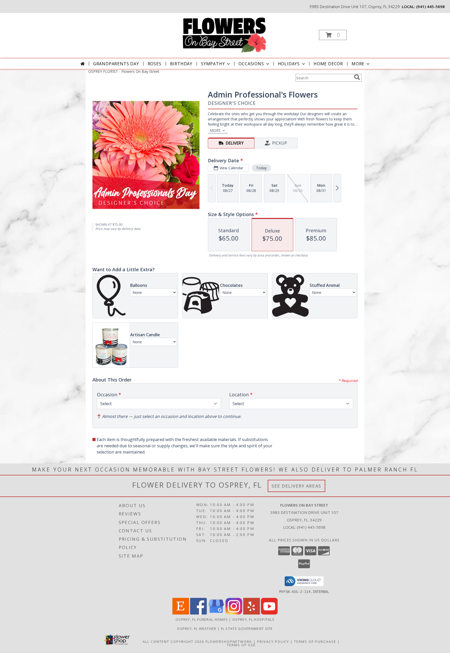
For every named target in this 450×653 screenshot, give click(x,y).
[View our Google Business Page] (216, 613)
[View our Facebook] (198, 613)
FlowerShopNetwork (228, 641)
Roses (154, 64)
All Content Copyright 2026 (173, 641)
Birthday (181, 64)
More (358, 64)
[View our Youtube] (269, 613)
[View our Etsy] (180, 613)
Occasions (251, 64)
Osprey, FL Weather (196, 628)
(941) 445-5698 (430, 6)
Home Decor (328, 64)
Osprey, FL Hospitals (253, 619)
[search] (357, 77)
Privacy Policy (273, 641)
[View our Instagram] (234, 613)
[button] (333, 35)
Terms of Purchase (315, 641)
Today (261, 167)
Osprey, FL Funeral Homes (202, 619)
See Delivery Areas (296, 486)
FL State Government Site (247, 628)
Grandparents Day (116, 64)
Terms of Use (241, 645)
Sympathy (213, 64)
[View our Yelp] (251, 613)
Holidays (289, 64)
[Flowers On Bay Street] (224, 33)
